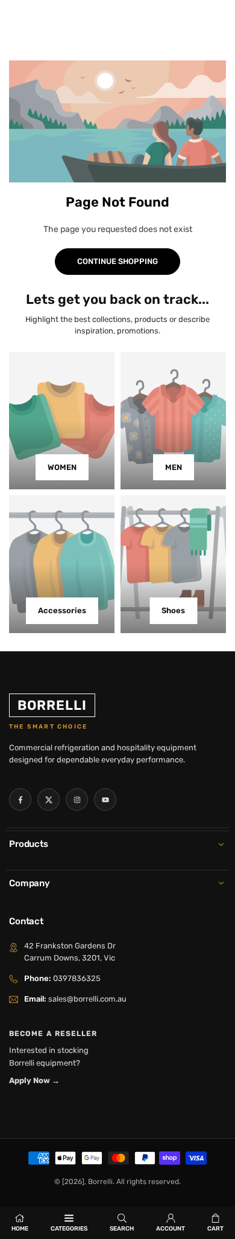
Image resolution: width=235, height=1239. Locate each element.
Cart (215, 1228)
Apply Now (34, 1080)
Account (170, 1228)
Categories (69, 1228)
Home (19, 1228)
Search (122, 1228)
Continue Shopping (117, 261)
